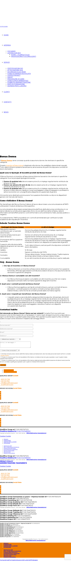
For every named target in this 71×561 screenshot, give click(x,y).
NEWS (6, 112)
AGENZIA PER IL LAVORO (16, 86)
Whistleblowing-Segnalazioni (36, 433)
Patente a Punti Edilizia (9, 453)
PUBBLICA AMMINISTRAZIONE (19, 82)
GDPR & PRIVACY (13, 75)
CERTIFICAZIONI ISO (15, 68)
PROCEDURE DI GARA (15, 79)
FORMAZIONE (7, 440)
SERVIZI (7, 62)
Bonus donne (9, 370)
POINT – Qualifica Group (20, 55)
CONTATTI (7, 102)
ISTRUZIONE (7, 443)
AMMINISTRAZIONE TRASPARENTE (13, 463)
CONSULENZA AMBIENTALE (17, 81)
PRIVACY (6, 439)
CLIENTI (7, 92)
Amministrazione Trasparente (11, 449)
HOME (6, 35)
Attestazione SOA (8, 445)
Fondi (2, 119)
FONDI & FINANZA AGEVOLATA (19, 74)
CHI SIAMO (11, 51)
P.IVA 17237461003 (15, 431)
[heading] (35, 315)
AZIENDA (7, 45)
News (6, 119)
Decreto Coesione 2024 (9, 450)
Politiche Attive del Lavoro (10, 448)
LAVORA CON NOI (14, 53)
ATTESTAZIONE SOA (15, 70)
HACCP (10, 77)
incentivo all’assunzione (14, 165)
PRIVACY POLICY (6, 461)
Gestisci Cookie (5, 436)
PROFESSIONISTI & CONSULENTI (23, 56)
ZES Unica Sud (7, 451)
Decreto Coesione (10, 372)
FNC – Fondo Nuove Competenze (11, 447)
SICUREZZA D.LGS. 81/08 (16, 72)
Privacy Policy (5, 355)
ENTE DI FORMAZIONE (16, 84)
